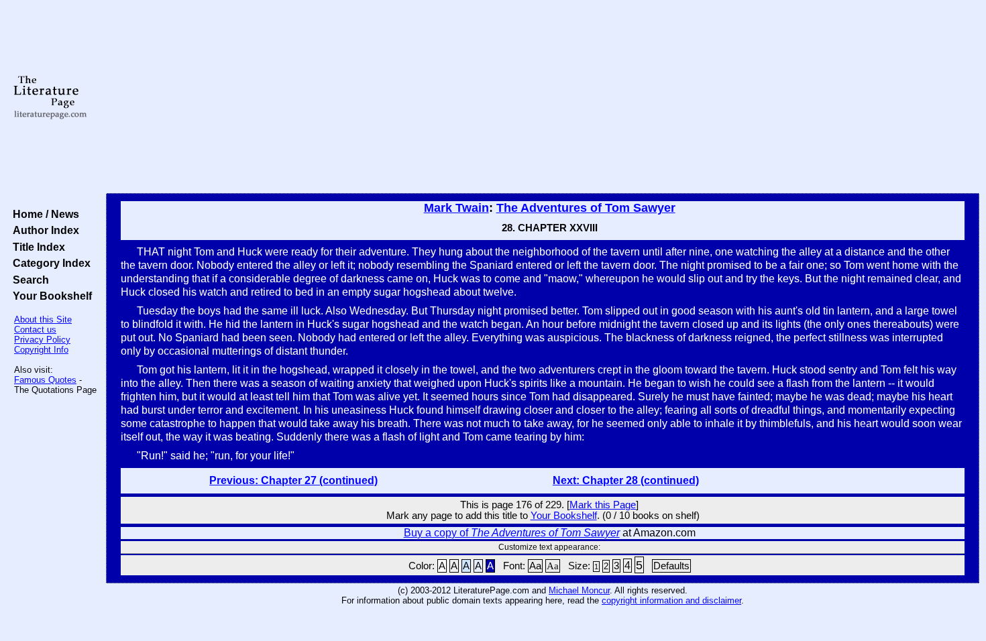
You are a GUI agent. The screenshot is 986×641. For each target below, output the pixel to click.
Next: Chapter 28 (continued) (626, 480)
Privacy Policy (42, 340)
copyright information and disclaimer (671, 600)
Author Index (43, 230)
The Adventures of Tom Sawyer (585, 208)
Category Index (49, 263)
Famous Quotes (45, 380)
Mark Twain (456, 208)
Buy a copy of (512, 532)
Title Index (36, 247)
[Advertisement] (542, 97)
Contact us (35, 330)
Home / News (43, 214)
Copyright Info (41, 350)
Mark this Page (602, 505)
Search (28, 280)
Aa (535, 566)
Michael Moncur (579, 590)
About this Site (43, 319)
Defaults (671, 566)
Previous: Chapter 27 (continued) (293, 480)
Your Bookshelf (49, 296)
